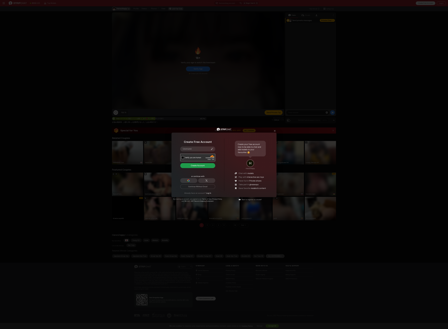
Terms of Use (206, 199)
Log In (208, 193)
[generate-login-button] (212, 149)
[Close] (274, 131)
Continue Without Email (197, 187)
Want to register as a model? (252, 199)
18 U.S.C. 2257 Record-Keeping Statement (199, 201)
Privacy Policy (217, 199)
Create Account (198, 165)
